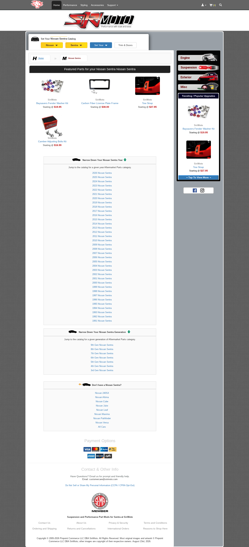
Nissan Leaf (102, 410)
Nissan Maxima (102, 414)
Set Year (99, 45)
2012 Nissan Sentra (102, 232)
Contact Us (44, 522)
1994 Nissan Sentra (102, 308)
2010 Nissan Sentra (102, 240)
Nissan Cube (102, 401)
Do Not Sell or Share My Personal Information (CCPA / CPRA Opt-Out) (99, 485)
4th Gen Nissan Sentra (102, 366)
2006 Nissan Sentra (102, 257)
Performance (70, 5)
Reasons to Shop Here (155, 528)
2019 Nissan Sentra (102, 202)
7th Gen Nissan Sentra (102, 353)
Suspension (189, 67)
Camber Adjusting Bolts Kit (52, 141)
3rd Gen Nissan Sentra (102, 370)
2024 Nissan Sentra (102, 181)
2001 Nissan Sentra (102, 278)
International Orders (118, 528)
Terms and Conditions (155, 522)
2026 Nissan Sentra (102, 173)
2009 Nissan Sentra (102, 244)
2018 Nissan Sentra (102, 207)
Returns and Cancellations (81, 528)
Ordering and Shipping (44, 528)
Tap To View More (198, 177)
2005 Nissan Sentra (102, 261)
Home (56, 5)
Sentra (75, 45)
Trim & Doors (125, 45)
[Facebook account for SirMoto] (195, 190)
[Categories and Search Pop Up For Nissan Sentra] (220, 5)
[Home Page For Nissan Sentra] (37, 4)
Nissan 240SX (102, 393)
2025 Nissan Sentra (102, 177)
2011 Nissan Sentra (102, 236)
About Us (81, 522)
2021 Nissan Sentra (102, 194)
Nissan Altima (102, 397)
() (214, 5)
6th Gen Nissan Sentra (102, 357)
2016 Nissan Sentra (102, 215)
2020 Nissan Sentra (102, 198)
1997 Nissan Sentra (102, 295)
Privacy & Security (118, 522)
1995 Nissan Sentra (102, 304)
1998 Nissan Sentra (102, 291)
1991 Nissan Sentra (102, 321)
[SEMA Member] (99, 502)
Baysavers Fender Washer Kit (52, 103)
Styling (84, 5)
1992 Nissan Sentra (102, 316)
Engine (185, 58)
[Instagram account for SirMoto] (202, 190)
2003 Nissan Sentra (102, 270)
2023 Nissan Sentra (102, 185)
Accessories (97, 5)
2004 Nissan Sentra (102, 266)
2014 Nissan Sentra (102, 223)
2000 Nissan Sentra (102, 282)
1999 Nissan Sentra (102, 287)
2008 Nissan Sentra (102, 249)
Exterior (186, 77)
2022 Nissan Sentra (102, 190)
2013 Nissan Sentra (102, 227)
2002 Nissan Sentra (102, 274)
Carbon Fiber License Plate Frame (99, 103)
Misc (184, 87)
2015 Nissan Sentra (102, 219)
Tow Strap (147, 103)
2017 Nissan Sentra (102, 211)
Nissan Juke (102, 405)
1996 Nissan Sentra (102, 299)
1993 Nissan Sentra (102, 312)
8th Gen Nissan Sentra (102, 349)
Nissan (50, 45)
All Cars (102, 427)
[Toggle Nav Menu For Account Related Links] (204, 5)
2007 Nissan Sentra (102, 253)
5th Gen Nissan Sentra (102, 362)
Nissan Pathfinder (102, 418)
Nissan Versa (102, 422)
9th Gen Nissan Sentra (102, 345)
